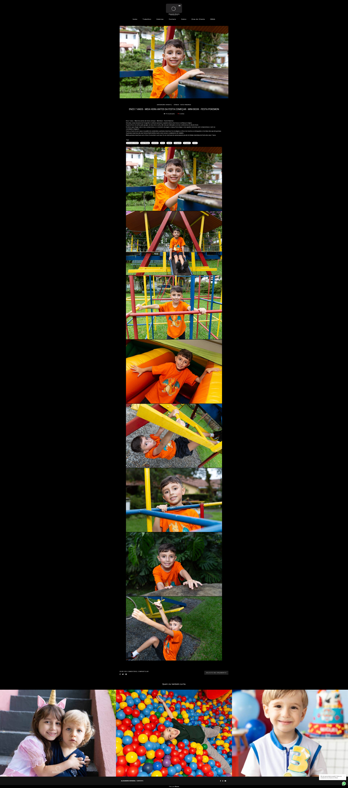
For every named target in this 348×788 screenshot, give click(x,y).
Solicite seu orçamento (216, 672)
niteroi (195, 143)
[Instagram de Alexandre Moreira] (222, 781)
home (135, 19)
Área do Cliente (198, 19)
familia (169, 143)
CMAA (212, 19)
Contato (172, 19)
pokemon (155, 143)
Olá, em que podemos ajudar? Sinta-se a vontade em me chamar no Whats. (331, 777)
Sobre (183, 19)
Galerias (160, 19)
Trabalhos (147, 19)
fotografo (187, 143)
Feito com (174, 786)
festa (162, 143)
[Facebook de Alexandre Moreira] (220, 781)
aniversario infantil (132, 143)
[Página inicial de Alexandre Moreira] (174, 8)
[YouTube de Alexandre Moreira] (225, 781)
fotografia (177, 143)
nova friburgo (145, 143)
